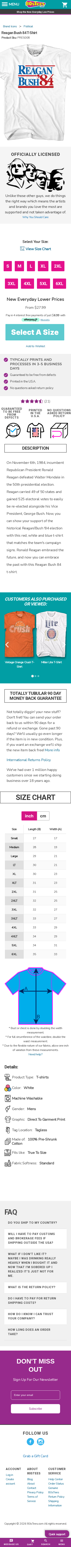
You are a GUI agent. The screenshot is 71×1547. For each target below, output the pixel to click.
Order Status (56, 1484)
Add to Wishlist (35, 346)
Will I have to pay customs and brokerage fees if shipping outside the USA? (31, 1238)
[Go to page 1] (32, 676)
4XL (27, 283)
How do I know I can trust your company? (31, 1316)
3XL (11, 283)
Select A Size (35, 332)
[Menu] (5, 5)
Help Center (55, 1479)
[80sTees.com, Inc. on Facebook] (30, 1441)
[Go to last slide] (7, 645)
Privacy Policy (35, 1492)
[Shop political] (35, 191)
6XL (59, 283)
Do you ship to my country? (32, 1222)
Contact (31, 1488)
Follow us (35, 1433)
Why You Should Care (35, 217)
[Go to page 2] (35, 676)
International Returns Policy (29, 759)
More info (52, 750)
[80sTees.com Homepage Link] (35, 7)
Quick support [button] (57, 1534)
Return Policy (56, 1497)
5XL (43, 283)
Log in (9, 1475)
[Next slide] (64, 645)
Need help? (35, 1054)
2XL (58, 266)
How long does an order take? (29, 1332)
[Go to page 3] (38, 676)
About (31, 1484)
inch (29, 815)
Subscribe (35, 1408)
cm (43, 815)
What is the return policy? (32, 1287)
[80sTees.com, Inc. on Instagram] (40, 1441)
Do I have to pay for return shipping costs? (32, 1301)
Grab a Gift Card (35, 1456)
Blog (30, 1479)
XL (43, 266)
